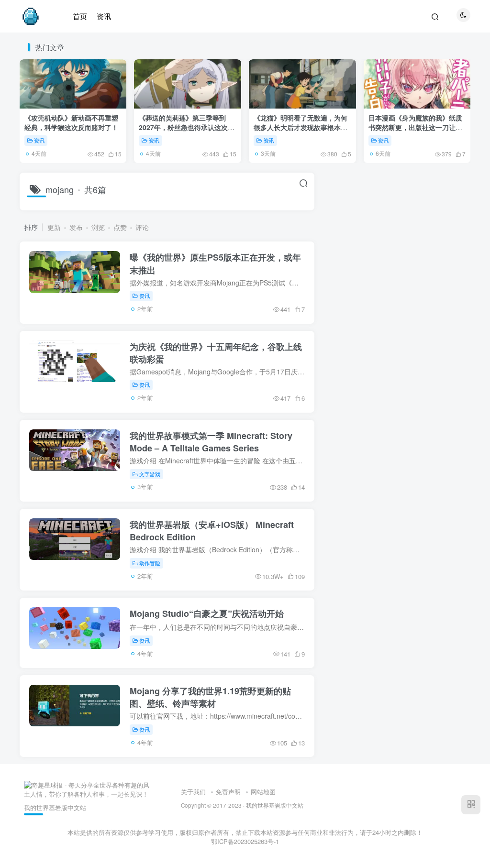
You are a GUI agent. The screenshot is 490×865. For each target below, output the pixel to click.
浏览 (98, 227)
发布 (76, 227)
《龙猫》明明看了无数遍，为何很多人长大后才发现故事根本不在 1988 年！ (300, 127)
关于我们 (193, 791)
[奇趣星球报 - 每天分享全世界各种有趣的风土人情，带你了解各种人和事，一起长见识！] (88, 788)
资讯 (39, 140)
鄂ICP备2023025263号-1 (245, 841)
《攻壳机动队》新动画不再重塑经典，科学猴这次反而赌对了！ (71, 122)
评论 (142, 227)
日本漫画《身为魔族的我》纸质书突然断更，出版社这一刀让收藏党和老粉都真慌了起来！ (415, 127)
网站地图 (263, 791)
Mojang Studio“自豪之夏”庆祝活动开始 (207, 613)
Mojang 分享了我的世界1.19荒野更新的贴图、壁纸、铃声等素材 (210, 697)
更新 (54, 227)
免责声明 (228, 791)
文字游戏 (149, 474)
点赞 (120, 227)
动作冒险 (149, 563)
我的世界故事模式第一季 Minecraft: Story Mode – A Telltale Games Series (211, 441)
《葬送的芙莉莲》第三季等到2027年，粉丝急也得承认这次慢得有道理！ (186, 127)
